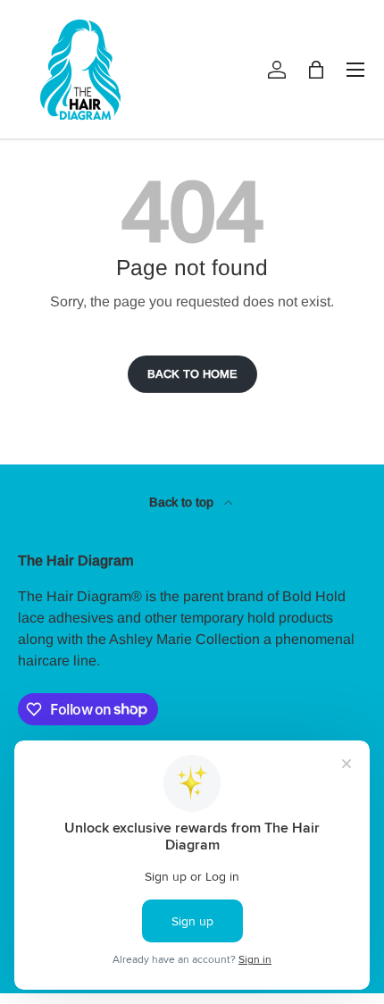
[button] (316, 69)
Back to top (183, 502)
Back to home (192, 374)
